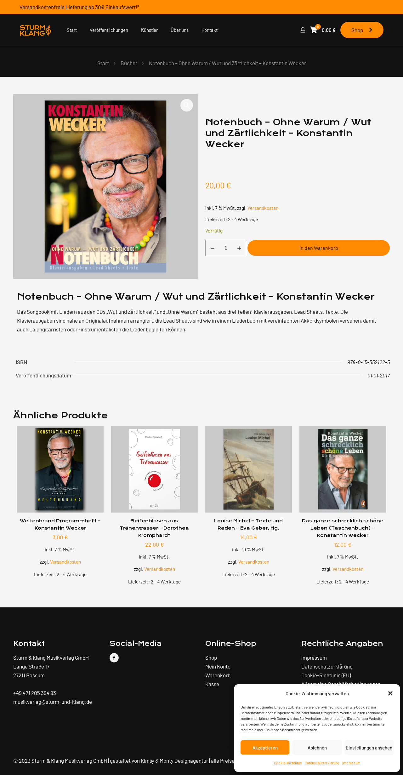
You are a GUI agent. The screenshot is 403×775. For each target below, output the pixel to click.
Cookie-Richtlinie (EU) (326, 675)
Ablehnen (317, 747)
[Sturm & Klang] (35, 30)
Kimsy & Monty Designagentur (174, 760)
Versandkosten (262, 208)
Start (103, 63)
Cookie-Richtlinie (288, 763)
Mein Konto (217, 666)
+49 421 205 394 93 (34, 693)
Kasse (212, 684)
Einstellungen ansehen (369, 747)
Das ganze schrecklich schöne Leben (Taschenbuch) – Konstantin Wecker (342, 528)
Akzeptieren (265, 747)
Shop (358, 30)
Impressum (351, 763)
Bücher (129, 63)
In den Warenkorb (318, 248)
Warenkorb (217, 675)
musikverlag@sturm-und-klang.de (52, 701)
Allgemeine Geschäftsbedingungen (341, 684)
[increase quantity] (239, 248)
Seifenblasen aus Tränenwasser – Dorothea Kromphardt (154, 528)
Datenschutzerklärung (322, 763)
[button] (390, 693)
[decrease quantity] (212, 248)
